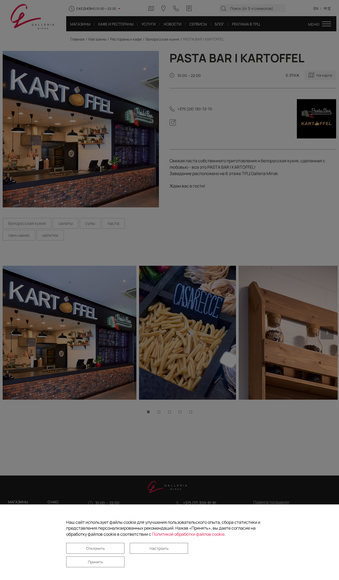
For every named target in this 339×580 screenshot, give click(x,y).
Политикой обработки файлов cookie (188, 534)
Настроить (159, 548)
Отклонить (95, 548)
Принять (95, 561)
